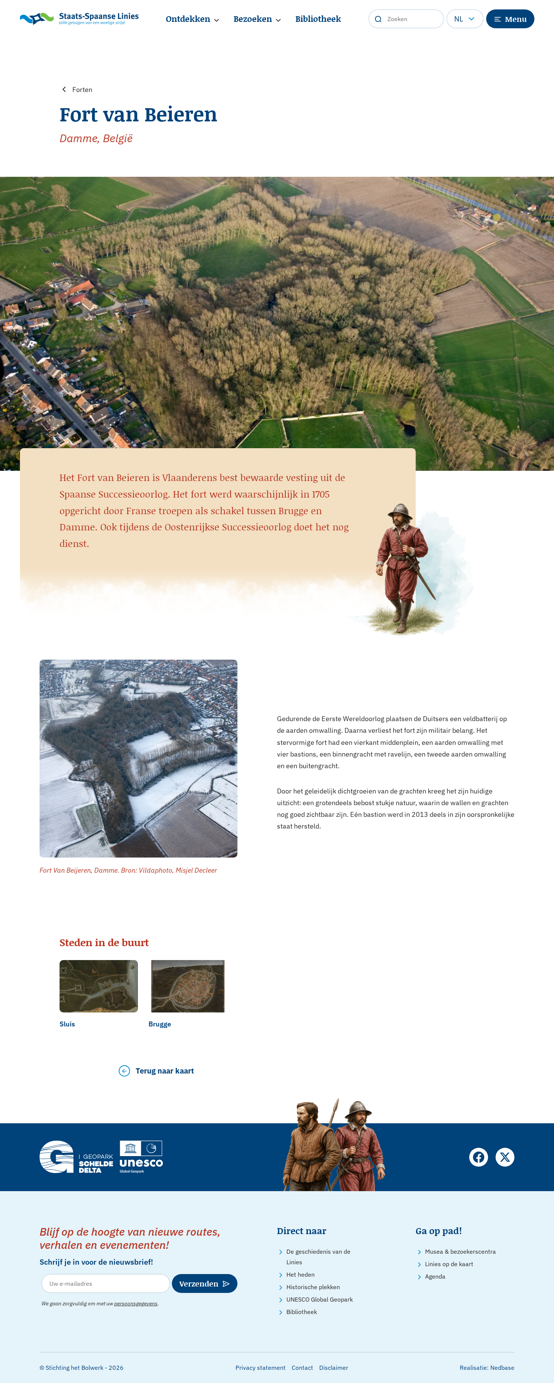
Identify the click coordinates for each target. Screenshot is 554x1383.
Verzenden (199, 1283)
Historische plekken (313, 1287)
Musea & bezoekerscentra (460, 1251)
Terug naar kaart (165, 1071)
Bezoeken (253, 19)
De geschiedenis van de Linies (318, 1257)
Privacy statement (261, 1367)
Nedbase (502, 1367)
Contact (302, 1367)
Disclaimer (333, 1367)
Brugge (159, 1024)
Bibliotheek (318, 19)
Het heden (300, 1274)
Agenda (435, 1276)
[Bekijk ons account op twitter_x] (505, 1157)
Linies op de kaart (449, 1264)
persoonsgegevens (136, 1303)
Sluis (67, 1024)
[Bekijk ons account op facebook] (478, 1157)
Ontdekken (188, 19)
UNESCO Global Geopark (319, 1299)
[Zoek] (378, 18)
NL (458, 19)
